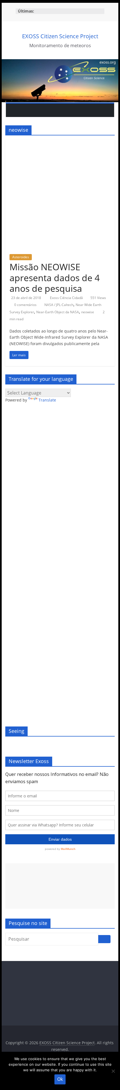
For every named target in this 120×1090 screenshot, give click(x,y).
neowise (87, 312)
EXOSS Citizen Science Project (60, 36)
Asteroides (20, 257)
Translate (47, 400)
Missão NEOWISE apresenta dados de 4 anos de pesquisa (54, 277)
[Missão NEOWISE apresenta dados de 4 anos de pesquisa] (60, 143)
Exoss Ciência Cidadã (67, 297)
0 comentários (25, 304)
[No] (113, 1071)
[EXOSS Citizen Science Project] (60, 62)
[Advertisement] (60, 886)
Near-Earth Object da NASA (57, 312)
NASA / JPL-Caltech (58, 304)
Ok (60, 1079)
